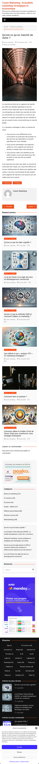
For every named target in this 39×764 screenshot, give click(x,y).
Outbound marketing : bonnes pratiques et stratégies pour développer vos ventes (17, 540)
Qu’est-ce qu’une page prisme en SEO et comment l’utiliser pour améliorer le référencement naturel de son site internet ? (18, 547)
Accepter (19, 747)
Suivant (30, 206)
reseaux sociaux (26, 666)
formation (9, 654)
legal (7, 658)
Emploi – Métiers (9, 506)
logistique (31, 658)
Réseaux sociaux (9, 515)
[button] (36, 728)
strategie (17, 183)
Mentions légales (24, 761)
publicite (9, 666)
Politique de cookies (14, 761)
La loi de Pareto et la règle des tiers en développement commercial (16, 555)
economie (8, 649)
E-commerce (8, 498)
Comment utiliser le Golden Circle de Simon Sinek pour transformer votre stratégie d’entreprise (19, 433)
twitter (32, 675)
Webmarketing (8, 519)
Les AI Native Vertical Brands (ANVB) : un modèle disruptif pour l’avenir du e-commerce (18, 533)
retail (7, 671)
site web (29, 671)
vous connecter (15, 451)
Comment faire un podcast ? (15, 397)
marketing (7, 183)
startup (7, 675)
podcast (31, 662)
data (9, 645)
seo (17, 671)
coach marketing (8, 42)
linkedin (18, 658)
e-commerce (26, 645)
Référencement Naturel (11, 511)
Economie (7, 502)
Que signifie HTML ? (21, 721)
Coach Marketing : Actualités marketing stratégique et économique (17, 5)
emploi (19, 649)
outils (20, 662)
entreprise (31, 649)
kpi (32, 654)
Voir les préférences (19, 757)
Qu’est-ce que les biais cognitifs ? (17, 242)
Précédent (9, 206)
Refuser (19, 752)
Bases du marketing (9, 44)
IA (21, 654)
